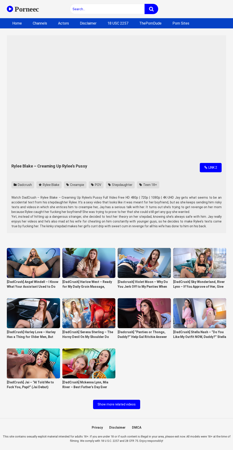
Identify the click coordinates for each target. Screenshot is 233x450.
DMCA (136, 427)
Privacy (97, 427)
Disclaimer (88, 23)
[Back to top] (218, 436)
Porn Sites (180, 23)
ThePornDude (150, 23)
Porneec (26, 9)
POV (97, 185)
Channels (40, 23)
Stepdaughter (121, 185)
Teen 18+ (149, 185)
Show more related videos (117, 404)
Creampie (76, 185)
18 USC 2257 (117, 23)
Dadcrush (24, 185)
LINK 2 (212, 167)
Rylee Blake (50, 185)
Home (17, 23)
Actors (63, 23)
